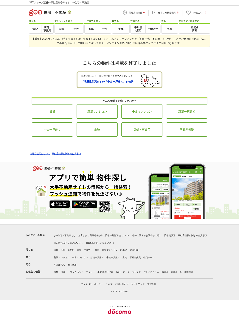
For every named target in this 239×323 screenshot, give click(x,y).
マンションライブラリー (82, 272)
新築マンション (97, 111)
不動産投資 (187, 129)
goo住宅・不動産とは (65, 235)
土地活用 (72, 264)
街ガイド (136, 272)
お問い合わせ (122, 284)
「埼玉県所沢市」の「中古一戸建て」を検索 (107, 81)
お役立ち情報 (33, 271)
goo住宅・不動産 (35, 235)
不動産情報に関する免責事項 (66, 153)
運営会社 (151, 284)
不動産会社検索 (105, 272)
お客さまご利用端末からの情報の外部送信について (104, 235)
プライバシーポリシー (92, 284)
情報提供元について (40, 153)
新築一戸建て (186, 111)
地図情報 (188, 272)
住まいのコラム (151, 272)
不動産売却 (59, 264)
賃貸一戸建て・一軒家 (88, 250)
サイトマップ (138, 284)
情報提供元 (169, 235)
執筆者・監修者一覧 (172, 272)
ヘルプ (109, 284)
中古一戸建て (52, 129)
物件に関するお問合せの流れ (147, 235)
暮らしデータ (122, 272)
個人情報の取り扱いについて (68, 242)
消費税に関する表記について (100, 242)
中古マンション (142, 111)
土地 (97, 129)
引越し (64, 272)
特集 (56, 272)
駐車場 (123, 250)
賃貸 (52, 111)
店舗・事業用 (142, 129)
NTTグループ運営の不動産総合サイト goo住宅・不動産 (59, 2)
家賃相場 (134, 250)
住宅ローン (149, 257)
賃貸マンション (110, 250)
